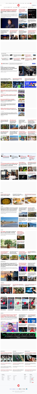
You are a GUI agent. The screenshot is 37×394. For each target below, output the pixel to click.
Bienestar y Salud (27, 351)
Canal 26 (25, 375)
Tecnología (14, 351)
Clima (2, 376)
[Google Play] (24, 389)
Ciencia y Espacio (15, 375)
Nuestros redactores (32, 380)
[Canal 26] (18, 385)
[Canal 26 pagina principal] (18, 6)
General (8, 377)
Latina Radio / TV (25, 376)
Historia (14, 377)
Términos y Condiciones (17, 391)
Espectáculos (3, 351)
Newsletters (31, 382)
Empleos (30, 381)
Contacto (30, 376)
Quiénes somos (31, 375)
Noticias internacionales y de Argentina (31, 10)
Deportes (8, 376)
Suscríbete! (34, 63)
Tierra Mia (25, 377)
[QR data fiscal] (26, 389)
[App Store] (20, 389)
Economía (14, 376)
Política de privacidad (22, 391)
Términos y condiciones (32, 377)
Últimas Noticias (3, 375)
